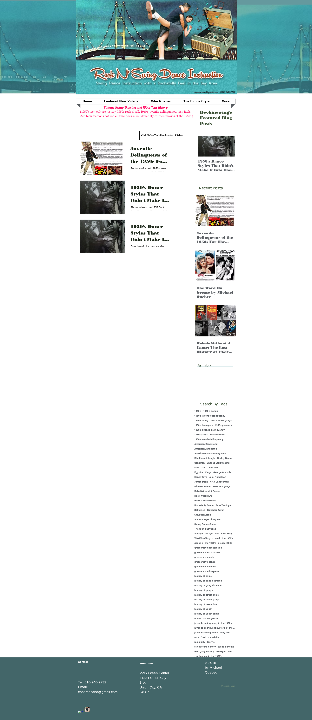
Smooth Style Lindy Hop (207, 519)
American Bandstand (206, 444)
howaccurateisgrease (206, 618)
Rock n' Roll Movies (205, 500)
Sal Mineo (199, 510)
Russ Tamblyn (223, 505)
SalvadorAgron (202, 514)
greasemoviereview (205, 566)
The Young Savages (205, 529)
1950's (197, 411)
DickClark (213, 467)
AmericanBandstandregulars (210, 453)
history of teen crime (205, 604)
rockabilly (213, 637)
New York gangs (222, 486)
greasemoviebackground (208, 547)
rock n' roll (200, 637)
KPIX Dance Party (219, 481)
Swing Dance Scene (205, 524)
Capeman (199, 463)
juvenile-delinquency (206, 632)
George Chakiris (222, 472)
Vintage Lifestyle (203, 533)
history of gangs (203, 590)
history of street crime (206, 595)
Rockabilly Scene (204, 505)
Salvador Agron (215, 510)
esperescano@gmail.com (98, 692)
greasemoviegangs (204, 562)
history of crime (203, 576)
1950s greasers (223, 425)
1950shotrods (217, 434)
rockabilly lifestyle (204, 642)
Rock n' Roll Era (203, 496)
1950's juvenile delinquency (209, 415)
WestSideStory (202, 538)
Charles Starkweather (218, 463)
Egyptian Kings (202, 472)
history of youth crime (206, 613)
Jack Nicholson (217, 477)
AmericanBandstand (205, 448)
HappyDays (200, 477)
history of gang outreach (208, 580)
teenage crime (224, 651)
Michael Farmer (202, 486)
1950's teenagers (203, 425)
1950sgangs (201, 434)
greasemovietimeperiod (207, 571)
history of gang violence (207, 585)
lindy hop (225, 632)
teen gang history (204, 651)
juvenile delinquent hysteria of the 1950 (215, 628)
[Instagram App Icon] (87, 709)
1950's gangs (210, 411)
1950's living (201, 420)
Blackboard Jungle (204, 458)
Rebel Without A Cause (207, 491)
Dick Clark (200, 467)
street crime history (205, 646)
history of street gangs (207, 599)
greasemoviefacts (204, 557)
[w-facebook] (80, 713)
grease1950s (225, 543)
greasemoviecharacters (207, 552)
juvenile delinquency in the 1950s (213, 623)
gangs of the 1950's (205, 543)
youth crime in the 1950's (208, 656)
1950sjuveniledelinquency (208, 439)
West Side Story (224, 533)
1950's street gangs (221, 420)
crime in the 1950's (223, 538)
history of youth (203, 609)
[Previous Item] (203, 146)
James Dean (201, 481)
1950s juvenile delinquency (209, 430)
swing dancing (226, 646)
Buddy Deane (224, 458)
